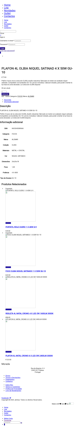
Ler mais (8, 223)
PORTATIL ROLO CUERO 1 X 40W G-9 (21, 227)
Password (4, 44)
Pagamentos (10, 379)
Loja (6, 7)
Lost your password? (7, 51)
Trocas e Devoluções (13, 378)
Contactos (9, 16)
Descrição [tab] (7, 100)
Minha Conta (8, 418)
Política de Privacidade (14, 389)
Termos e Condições (13, 387)
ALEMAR (31, 96)
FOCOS (19, 96)
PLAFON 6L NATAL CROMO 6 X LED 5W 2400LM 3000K (29, 356)
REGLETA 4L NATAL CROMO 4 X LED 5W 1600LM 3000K (29, 313)
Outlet (7, 13)
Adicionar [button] (9, 309)
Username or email (7, 41)
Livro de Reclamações (13, 391)
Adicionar (5, 94)
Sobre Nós (9, 385)
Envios (8, 376)
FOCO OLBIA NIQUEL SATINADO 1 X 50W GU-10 (26, 271)
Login (2, 48)
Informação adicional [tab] (11, 102)
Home (7, 5)
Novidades (9, 10)
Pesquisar (7, 420)
